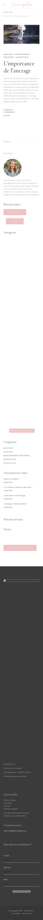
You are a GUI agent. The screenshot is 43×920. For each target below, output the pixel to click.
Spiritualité (10, 463)
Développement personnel (17, 455)
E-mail (6, 856)
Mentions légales (11, 809)
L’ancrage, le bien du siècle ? (15, 504)
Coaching (8, 452)
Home (5, 16)
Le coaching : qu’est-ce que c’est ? (18, 487)
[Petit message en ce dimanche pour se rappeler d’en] (21, 416)
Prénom (7, 868)
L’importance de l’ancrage (19, 67)
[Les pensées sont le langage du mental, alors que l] (21, 312)
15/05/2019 (8, 110)
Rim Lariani (27, 913)
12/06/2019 (8, 507)
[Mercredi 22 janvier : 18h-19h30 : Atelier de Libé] (21, 374)
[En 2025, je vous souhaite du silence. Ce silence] (21, 353)
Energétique (22, 57)
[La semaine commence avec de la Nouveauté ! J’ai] (21, 291)
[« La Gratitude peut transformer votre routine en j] (21, 395)
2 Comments (9, 112)
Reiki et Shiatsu (10, 800)
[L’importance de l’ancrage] (21, 34)
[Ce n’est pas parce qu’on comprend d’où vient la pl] (21, 332)
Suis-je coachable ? (12, 479)
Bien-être (8, 54)
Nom (6, 879)
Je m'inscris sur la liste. (21, 891)
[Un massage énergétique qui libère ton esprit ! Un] (21, 249)
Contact (7, 806)
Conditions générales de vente (16, 813)
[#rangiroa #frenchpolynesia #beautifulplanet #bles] (21, 270)
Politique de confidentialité (15, 816)
